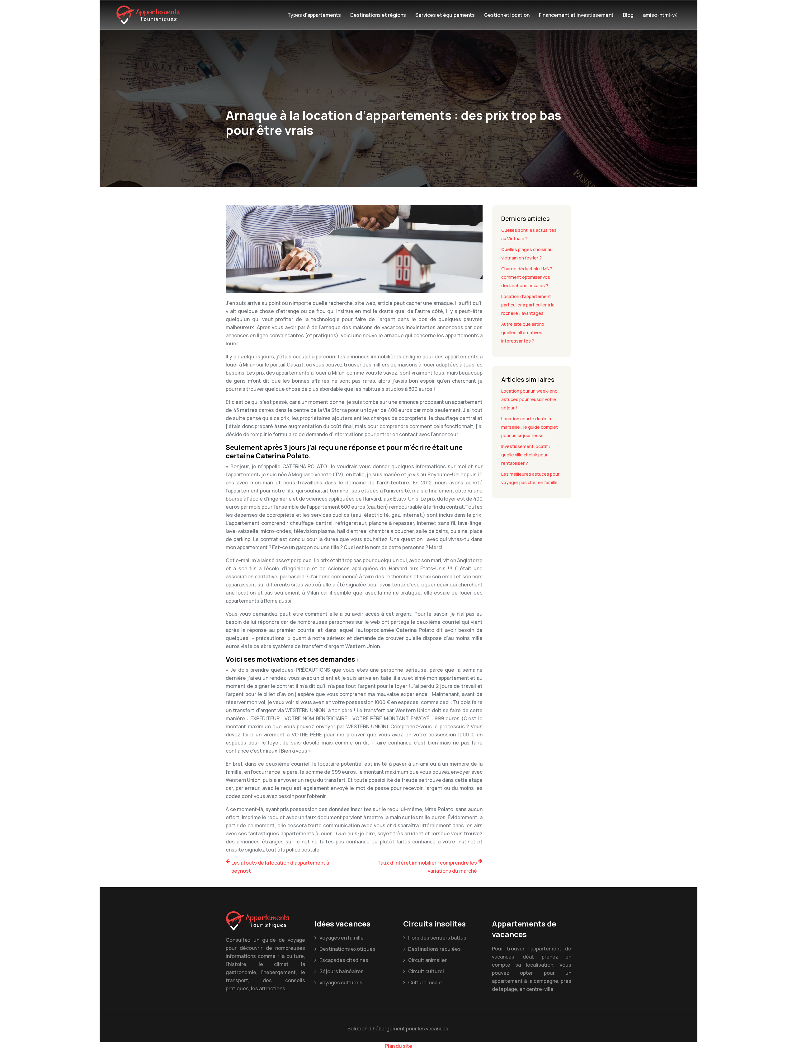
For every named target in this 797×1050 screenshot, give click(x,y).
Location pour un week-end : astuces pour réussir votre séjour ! (530, 399)
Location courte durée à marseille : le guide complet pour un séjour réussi (529, 427)
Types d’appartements (314, 15)
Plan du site (398, 1046)
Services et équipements (445, 15)
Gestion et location (507, 15)
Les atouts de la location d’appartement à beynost (280, 866)
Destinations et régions (378, 15)
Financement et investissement (576, 15)
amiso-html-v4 (660, 15)
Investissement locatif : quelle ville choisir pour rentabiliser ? (525, 454)
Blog (628, 15)
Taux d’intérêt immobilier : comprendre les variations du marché (427, 866)
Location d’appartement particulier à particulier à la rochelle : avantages (527, 304)
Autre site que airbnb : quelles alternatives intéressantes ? (524, 332)
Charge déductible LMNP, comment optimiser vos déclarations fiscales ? (527, 277)
